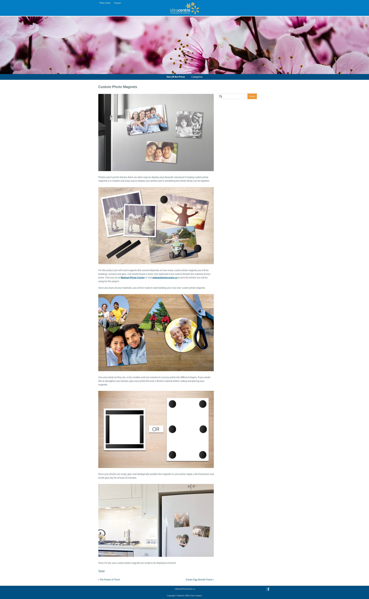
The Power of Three (109, 579)
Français (117, 3)
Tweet (101, 571)
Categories (197, 77)
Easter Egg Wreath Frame (200, 579)
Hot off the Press (176, 77)
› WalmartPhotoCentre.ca (184, 589)
